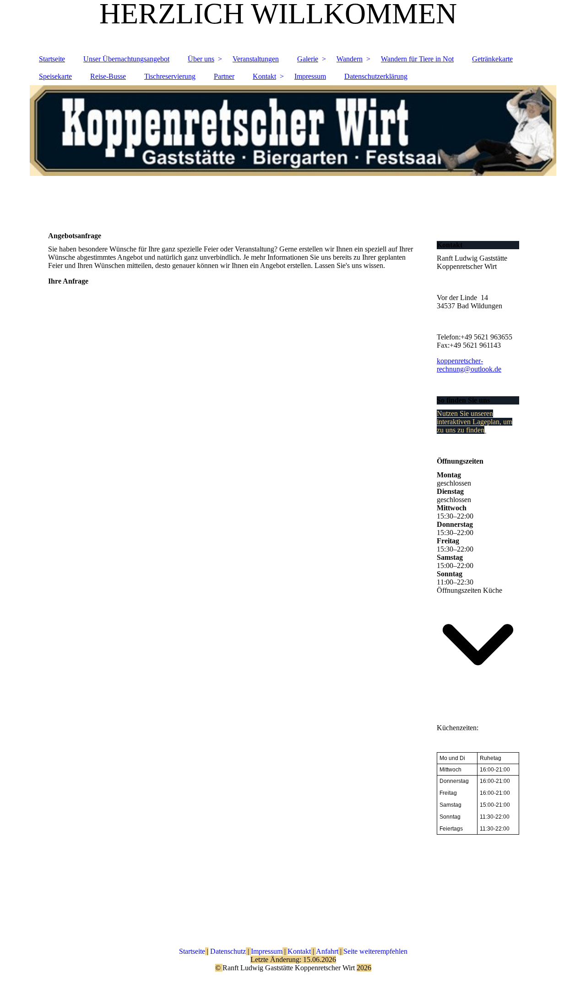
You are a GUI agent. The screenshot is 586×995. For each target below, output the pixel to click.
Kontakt (264, 76)
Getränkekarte (492, 59)
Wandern (349, 59)
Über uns (201, 59)
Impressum (310, 76)
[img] (293, 151)
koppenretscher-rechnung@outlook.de (469, 365)
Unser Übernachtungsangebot (126, 59)
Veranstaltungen (256, 59)
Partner (224, 76)
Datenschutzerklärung (375, 76)
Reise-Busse (108, 76)
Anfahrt (327, 951)
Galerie (307, 59)
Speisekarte (55, 76)
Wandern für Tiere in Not (417, 59)
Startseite (52, 59)
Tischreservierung (169, 76)
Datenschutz (227, 951)
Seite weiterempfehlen (375, 951)
